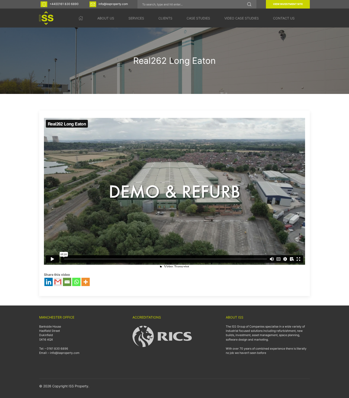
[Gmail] (58, 282)
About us (105, 18)
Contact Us (284, 18)
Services (136, 18)
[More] (85, 282)
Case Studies (198, 18)
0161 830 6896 (57, 348)
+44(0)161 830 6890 (64, 4)
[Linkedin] (48, 282)
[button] (249, 4)
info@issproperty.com (113, 4)
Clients (165, 18)
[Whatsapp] (76, 282)
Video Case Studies (241, 18)
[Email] (67, 282)
